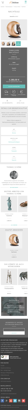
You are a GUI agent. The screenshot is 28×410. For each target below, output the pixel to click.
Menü (26, 3)
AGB (10, 407)
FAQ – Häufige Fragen (6, 370)
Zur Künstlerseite (14, 187)
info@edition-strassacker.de (8, 393)
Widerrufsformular (5, 375)
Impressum (13, 407)
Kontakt (2, 365)
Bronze (14, 133)
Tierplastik (14, 151)
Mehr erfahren (14, 311)
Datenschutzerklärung (16, 405)
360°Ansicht (18, 43)
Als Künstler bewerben (6, 381)
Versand (6, 94)
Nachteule (24, 6)
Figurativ (14, 160)
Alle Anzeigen (14, 225)
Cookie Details (23, 405)
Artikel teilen (20, 102)
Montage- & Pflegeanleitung (7, 372)
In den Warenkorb (14, 86)
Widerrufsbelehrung (4, 407)
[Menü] (8, 356)
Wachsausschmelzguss (14, 142)
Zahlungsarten (21, 94)
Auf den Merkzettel (7, 102)
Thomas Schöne (17, 6)
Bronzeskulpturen (9, 6)
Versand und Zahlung (6, 368)
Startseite (2, 6)
